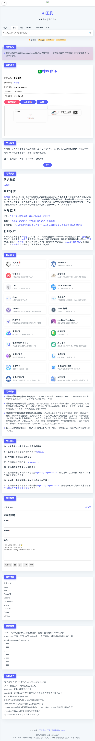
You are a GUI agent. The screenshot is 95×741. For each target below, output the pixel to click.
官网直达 (12, 102)
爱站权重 (35, 225)
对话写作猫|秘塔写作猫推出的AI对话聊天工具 (24, 700)
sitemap (62, 730)
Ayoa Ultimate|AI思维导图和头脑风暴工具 (21, 714)
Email (6, 530)
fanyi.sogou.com (31, 462)
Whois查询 (18, 225)
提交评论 (8, 565)
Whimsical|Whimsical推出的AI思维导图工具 (22, 711)
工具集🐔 (28, 102)
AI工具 (47, 13)
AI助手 (25, 237)
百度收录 (14, 216)
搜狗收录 (23, 216)
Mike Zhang (8, 633)
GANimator (8, 601)
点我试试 (40, 452)
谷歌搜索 (51, 221)
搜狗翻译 (49, 71)
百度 (21, 28)
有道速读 (8, 583)
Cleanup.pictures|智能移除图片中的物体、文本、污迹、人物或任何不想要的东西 (38, 707)
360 (30, 216)
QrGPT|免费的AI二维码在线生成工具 (20, 686)
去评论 (88, 507)
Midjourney (61, 40)
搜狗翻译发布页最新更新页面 (16, 488)
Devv (6, 587)
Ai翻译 (16, 83)
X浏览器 (19, 409)
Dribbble (29, 28)
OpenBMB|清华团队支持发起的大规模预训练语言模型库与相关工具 (33, 693)
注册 (25, 565)
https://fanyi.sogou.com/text (46, 473)
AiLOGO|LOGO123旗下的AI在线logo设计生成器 (25, 682)
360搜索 (32, 221)
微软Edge (40, 409)
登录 (31, 565)
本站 (14, 28)
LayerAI (7, 616)
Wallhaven (39, 28)
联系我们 (12, 56)
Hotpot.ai (7, 612)
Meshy (6, 605)
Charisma (7, 608)
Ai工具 (41, 40)
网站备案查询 (76, 225)
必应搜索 (41, 221)
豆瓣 (47, 28)
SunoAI (7, 598)
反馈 (42, 102)
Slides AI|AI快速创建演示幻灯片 (17, 689)
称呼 (6, 520)
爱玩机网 (55, 730)
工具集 (42, 730)
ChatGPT (50, 40)
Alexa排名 (44, 225)
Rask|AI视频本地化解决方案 (16, 696)
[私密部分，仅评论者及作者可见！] (15, 565)
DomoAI (7, 594)
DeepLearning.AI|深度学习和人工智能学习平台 (24, 704)
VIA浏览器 (29, 409)
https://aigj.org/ (28, 53)
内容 (6, 540)
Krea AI (7, 590)
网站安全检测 (63, 225)
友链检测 (53, 225)
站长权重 (27, 225)
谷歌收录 (47, 216)
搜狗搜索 (23, 221)
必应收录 (37, 216)
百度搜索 (14, 221)
